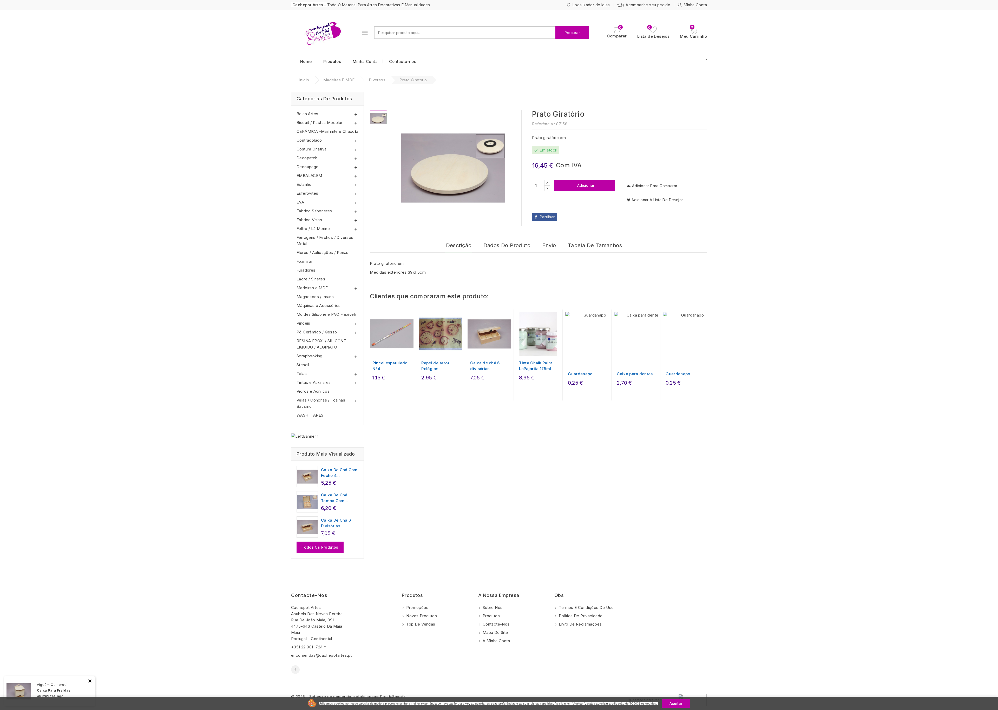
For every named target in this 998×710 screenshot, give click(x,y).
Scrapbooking (310, 355)
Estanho (304, 184)
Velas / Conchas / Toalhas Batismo (321, 403)
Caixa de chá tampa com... (334, 497)
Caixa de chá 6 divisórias (336, 523)
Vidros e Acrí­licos (313, 391)
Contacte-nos (402, 61)
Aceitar (675, 703)
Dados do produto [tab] (506, 245)
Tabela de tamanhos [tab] (595, 245)
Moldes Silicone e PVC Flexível (326, 314)
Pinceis (303, 323)
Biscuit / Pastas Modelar (320, 122)
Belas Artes (307, 113)
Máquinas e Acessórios (318, 305)
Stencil (303, 364)
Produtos (332, 61)
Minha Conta (365, 61)
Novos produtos (421, 615)
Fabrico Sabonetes (314, 210)
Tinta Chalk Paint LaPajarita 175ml (535, 365)
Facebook (295, 669)
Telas (302, 373)
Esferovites (307, 193)
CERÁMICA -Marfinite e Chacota (327, 131)
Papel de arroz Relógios (435, 365)
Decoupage (308, 166)
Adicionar (585, 185)
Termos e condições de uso (586, 607)
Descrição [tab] (459, 245)
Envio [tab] (549, 245)
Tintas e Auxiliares (314, 382)
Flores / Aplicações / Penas (323, 252)
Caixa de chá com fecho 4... (339, 472)
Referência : (543, 123)
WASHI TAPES (310, 415)
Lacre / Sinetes (311, 279)
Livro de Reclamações (580, 624)
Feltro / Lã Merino (313, 228)
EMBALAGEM (309, 175)
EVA (300, 202)
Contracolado (309, 140)
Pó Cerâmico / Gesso (317, 332)
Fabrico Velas (309, 219)
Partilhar (547, 216)
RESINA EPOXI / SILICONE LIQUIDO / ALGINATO (321, 344)
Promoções (416, 607)
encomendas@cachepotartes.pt (321, 655)
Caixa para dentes (635, 373)
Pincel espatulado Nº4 (389, 365)
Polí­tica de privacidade (580, 615)
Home (306, 61)
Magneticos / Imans (315, 296)
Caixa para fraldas (54, 690)
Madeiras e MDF (312, 287)
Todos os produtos (320, 547)
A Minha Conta (496, 640)
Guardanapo (580, 373)
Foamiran (305, 261)
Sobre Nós (492, 607)
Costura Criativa (311, 149)
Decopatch (307, 157)
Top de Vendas (420, 624)
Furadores (306, 270)
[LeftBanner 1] (305, 436)
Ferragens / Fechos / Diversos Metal (325, 240)
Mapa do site (495, 632)
